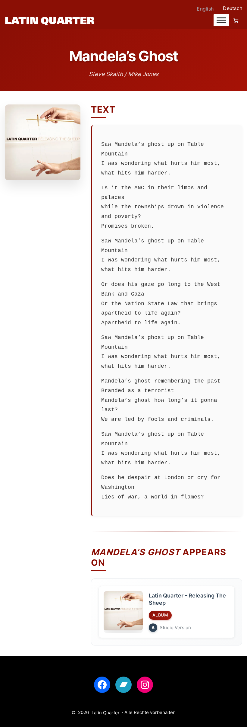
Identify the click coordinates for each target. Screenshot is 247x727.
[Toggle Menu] (221, 20)
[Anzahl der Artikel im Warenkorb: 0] (235, 20)
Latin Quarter (106, 713)
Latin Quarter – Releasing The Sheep (187, 599)
